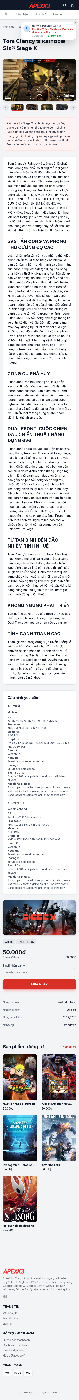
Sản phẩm (22, 14)
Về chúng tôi (10, 1313)
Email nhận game (14, 965)
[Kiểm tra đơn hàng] (72, 5)
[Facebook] (5, 1296)
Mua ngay (39, 984)
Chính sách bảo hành (15, 1345)
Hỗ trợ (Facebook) (14, 1355)
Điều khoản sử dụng (15, 1318)
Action (9, 941)
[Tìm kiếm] (64, 5)
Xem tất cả (69, 1046)
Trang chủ (9, 26)
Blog (7, 14)
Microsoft (40, 14)
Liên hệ (7, 1323)
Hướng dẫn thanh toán (16, 1339)
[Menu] (6, 5)
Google (57, 14)
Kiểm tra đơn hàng (14, 1350)
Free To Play (26, 941)
